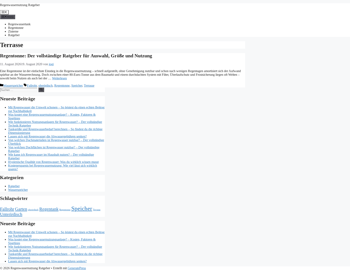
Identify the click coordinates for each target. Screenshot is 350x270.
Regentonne (15, 27)
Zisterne (13, 31)
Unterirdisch (11, 214)
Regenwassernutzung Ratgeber (20, 5)
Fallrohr (32, 85)
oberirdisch (45, 85)
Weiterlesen (59, 78)
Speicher (76, 85)
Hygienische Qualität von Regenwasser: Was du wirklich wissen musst (53, 162)
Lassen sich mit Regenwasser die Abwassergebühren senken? (47, 136)
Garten (21, 209)
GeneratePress (77, 268)
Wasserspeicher (13, 85)
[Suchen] (41, 89)
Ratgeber (14, 35)
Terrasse (89, 85)
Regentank (49, 209)
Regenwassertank (19, 24)
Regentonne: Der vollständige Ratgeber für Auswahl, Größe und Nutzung (76, 55)
